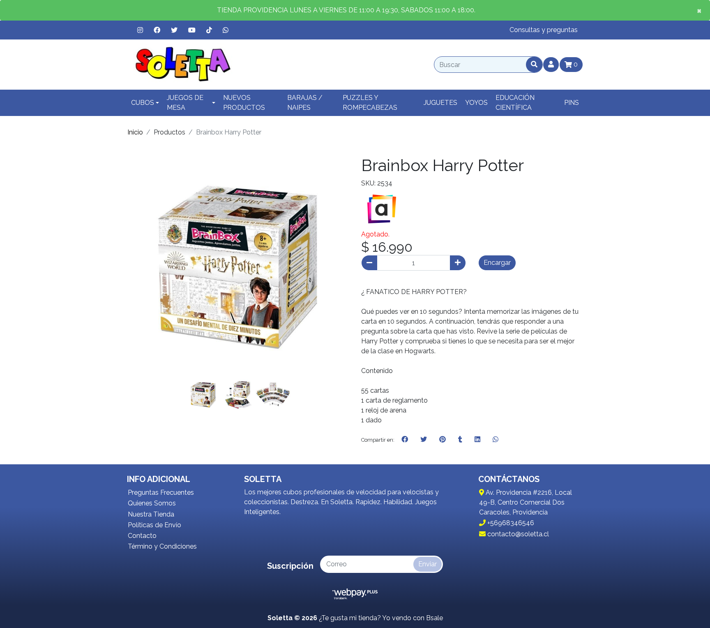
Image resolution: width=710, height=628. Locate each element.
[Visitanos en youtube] (192, 30)
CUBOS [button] (142, 103)
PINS (571, 103)
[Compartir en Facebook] (404, 439)
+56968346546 (510, 523)
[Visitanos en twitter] (174, 30)
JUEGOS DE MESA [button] (185, 102)
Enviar (427, 564)
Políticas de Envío (154, 525)
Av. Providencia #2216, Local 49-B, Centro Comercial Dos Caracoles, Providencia (525, 502)
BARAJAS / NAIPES (305, 102)
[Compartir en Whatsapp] (495, 439)
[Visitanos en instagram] (140, 30)
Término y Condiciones (162, 546)
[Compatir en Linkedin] (477, 439)
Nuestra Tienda (151, 514)
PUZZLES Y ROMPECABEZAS (370, 102)
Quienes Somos (152, 503)
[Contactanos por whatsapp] (225, 30)
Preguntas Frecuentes (161, 492)
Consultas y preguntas (543, 30)
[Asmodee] (381, 208)
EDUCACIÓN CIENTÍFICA (515, 102)
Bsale (434, 618)
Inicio (135, 132)
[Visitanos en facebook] (157, 30)
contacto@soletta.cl (517, 534)
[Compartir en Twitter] (423, 439)
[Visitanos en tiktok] (209, 30)
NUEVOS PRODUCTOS (244, 102)
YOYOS (476, 103)
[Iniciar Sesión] (551, 64)
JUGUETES (440, 103)
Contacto (142, 536)
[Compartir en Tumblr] (460, 439)
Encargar (497, 262)
